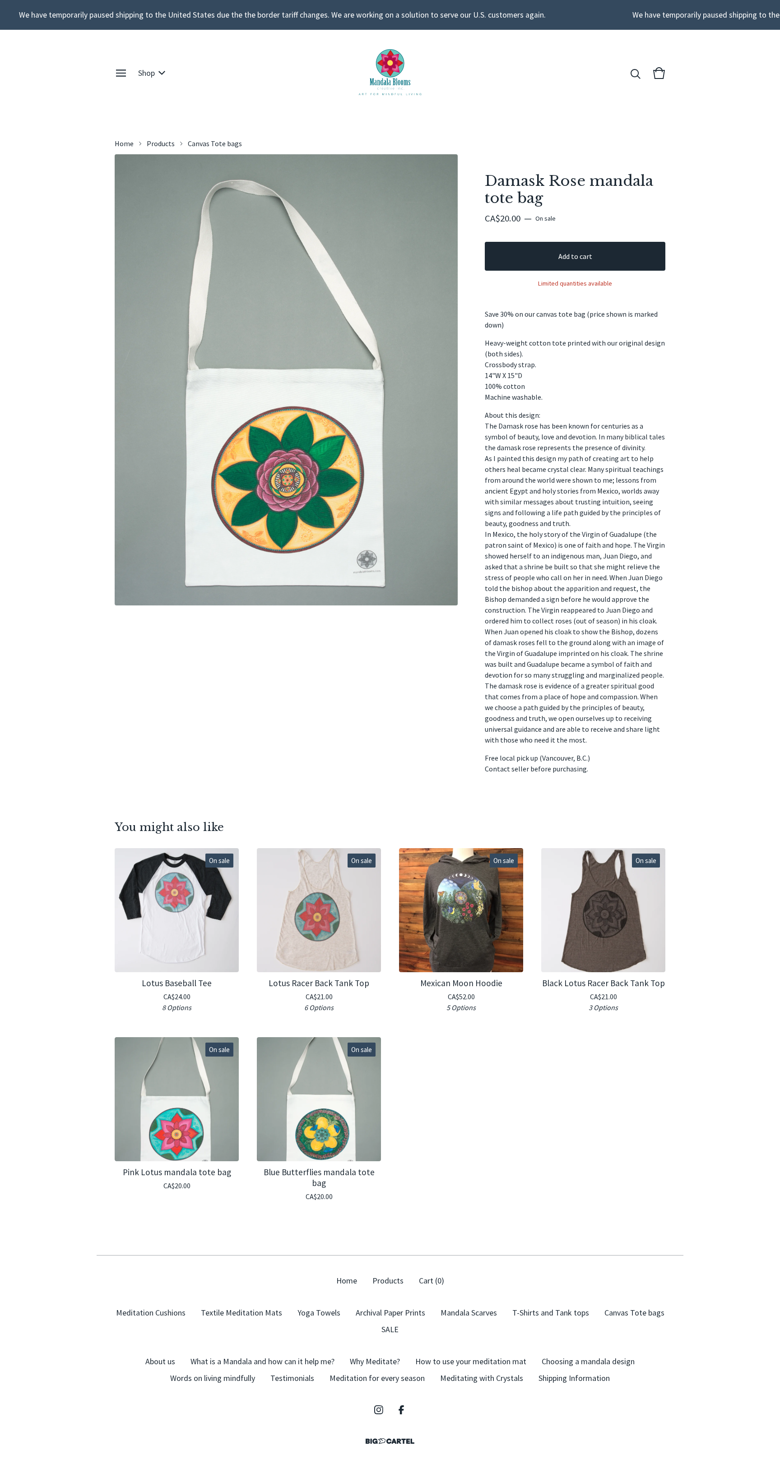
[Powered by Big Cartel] (390, 1441)
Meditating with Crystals (481, 1378)
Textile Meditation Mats (241, 1312)
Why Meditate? (375, 1361)
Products (161, 143)
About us (160, 1361)
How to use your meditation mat (470, 1361)
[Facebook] (401, 1410)
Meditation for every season (377, 1378)
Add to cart (575, 256)
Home (124, 143)
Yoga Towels (318, 1312)
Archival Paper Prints (390, 1312)
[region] (390, 15)
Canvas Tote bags (215, 143)
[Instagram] (378, 1410)
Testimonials (292, 1378)
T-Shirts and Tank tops (550, 1312)
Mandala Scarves (469, 1312)
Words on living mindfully (212, 1378)
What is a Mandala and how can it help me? (262, 1361)
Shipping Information (574, 1378)
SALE (390, 1329)
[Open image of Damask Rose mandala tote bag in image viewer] (286, 379)
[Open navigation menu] (121, 73)
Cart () (431, 1280)
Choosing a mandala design (588, 1361)
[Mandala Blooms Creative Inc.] (390, 73)
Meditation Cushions (151, 1312)
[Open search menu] (635, 73)
